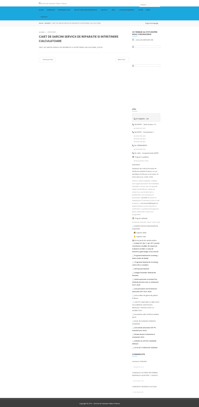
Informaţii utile (64, 10)
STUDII (140, 10)
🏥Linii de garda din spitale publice (144, 240)
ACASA (41, 10)
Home (41, 23)
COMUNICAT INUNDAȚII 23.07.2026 (144, 387)
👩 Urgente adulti (140, 233)
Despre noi (51, 10)
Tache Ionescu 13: (149, 124)
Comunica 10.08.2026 (139, 361)
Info (113, 10)
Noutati (104, 10)
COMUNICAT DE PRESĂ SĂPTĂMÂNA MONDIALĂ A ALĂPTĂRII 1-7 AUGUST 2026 (145, 374)
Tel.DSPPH (138, 124)
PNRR (148, 10)
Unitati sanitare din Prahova (85, 10)
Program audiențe (141, 218)
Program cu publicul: (142, 157)
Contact (44, 17)
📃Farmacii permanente (140, 269)
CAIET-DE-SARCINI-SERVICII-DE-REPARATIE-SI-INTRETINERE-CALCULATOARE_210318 (71, 47)
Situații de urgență (126, 10)
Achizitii (47, 23)
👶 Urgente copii (140, 236)
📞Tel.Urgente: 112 (141, 119)
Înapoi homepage (151, 23)
